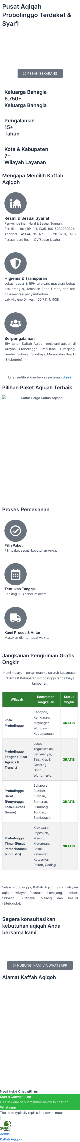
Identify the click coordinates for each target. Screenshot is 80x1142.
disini (67, 377)
